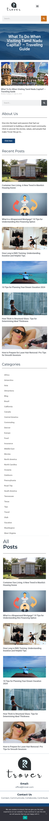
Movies (7, 454)
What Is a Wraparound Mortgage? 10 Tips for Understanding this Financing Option (22, 220)
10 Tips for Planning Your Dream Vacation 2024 (23, 287)
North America (10, 459)
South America (10, 491)
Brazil (6, 401)
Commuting (9, 422)
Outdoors (8, 475)
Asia (6, 385)
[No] (46, 814)
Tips (6, 507)
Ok (25, 817)
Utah (6, 517)
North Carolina (10, 464)
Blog (6, 396)
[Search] (44, 18)
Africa (6, 375)
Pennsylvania (10, 480)
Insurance (8, 443)
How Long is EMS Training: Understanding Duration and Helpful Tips (21, 254)
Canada (7, 412)
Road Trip (8, 486)
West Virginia (10, 533)
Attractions (9, 391)
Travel (6, 512)
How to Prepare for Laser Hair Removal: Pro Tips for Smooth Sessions (23, 747)
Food (6, 438)
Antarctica (8, 380)
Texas (6, 501)
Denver (7, 427)
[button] (37, 6)
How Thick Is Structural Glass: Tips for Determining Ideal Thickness (19, 319)
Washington (9, 528)
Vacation (8, 522)
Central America (11, 417)
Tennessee (9, 496)
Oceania (7, 470)
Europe (7, 433)
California (8, 406)
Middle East (9, 449)
